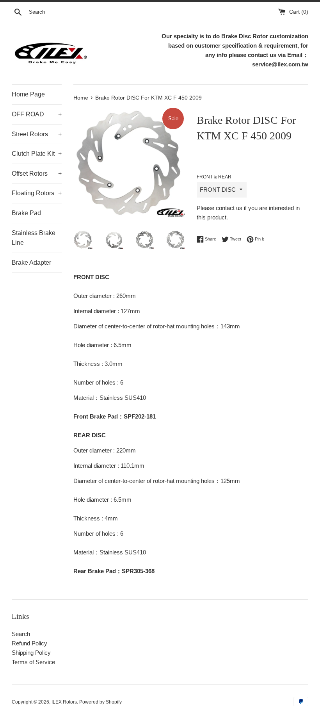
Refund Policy (29, 643)
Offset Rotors (37, 173)
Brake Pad (26, 213)
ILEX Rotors (64, 702)
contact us (229, 208)
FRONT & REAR (214, 177)
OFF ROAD (37, 114)
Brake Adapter (31, 262)
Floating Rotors (37, 193)
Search (21, 634)
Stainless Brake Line (33, 238)
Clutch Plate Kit (37, 153)
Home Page (28, 94)
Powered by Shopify (100, 702)
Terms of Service (33, 662)
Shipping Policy (31, 652)
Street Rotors (37, 134)
